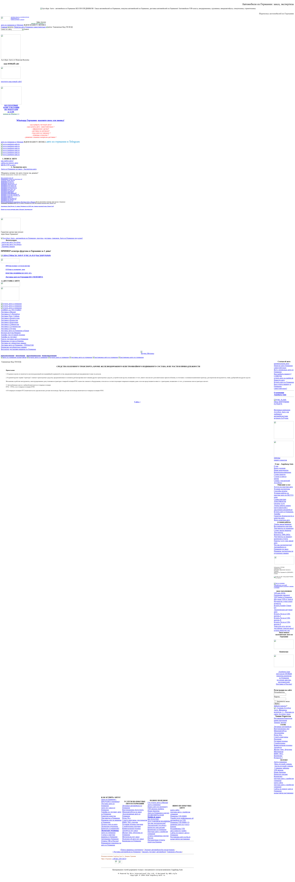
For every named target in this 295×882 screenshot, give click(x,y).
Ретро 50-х (278, 735)
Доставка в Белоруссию (10, 318)
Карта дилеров (279, 468)
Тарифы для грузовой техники (13, 335)
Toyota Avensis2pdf (8, 186)
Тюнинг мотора (280, 722)
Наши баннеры (280, 772)
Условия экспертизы (282, 489)
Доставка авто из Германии (108, 805)
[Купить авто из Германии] (58, 357)
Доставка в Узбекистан (10, 324)
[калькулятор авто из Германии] (14, 357)
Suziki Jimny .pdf (8, 189)
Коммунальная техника (283, 745)
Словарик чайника (281, 768)
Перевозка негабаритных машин (14, 347)
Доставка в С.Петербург (10, 314)
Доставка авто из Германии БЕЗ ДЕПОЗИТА (24, 277)
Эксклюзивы (279, 733)
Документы (278, 532)
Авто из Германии (20, 355)
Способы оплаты (280, 491)
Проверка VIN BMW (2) (179, 822)
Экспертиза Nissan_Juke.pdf (8, 180)
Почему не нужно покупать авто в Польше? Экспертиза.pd (16, 209)
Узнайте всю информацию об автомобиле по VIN (181, 819)
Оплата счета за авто (109, 824)
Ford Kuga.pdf (7, 183)
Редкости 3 (278, 758)
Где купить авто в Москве (158, 803)
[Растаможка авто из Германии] (105, 357)
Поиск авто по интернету (158, 807)
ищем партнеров (280, 720)
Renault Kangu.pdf (9, 184)
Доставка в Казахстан (9, 320)
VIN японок (278, 770)
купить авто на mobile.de (283, 378)
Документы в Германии (110, 818)
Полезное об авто (129, 839)
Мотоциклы (278, 751)
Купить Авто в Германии (7, 355)
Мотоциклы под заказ (130, 837)
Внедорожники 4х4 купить (133, 810)
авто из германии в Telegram (12, 25)
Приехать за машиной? (110, 828)
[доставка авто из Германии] (80, 357)
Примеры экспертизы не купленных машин (283, 552)
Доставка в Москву (8, 312)
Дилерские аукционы (109, 826)
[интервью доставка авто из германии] (284, 438)
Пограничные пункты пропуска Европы (156, 841)
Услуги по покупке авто (283, 487)
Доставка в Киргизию (9, 322)
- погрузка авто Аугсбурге (11, 244)
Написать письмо (281, 774)
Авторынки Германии (110, 839)
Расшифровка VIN (177, 829)
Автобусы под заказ (130, 831)
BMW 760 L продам (130, 822)
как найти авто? (7, 161)
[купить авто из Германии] (10, 300)
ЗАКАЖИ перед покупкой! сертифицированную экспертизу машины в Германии (284, 586)
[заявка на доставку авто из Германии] (10, 286)
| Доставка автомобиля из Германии (127, 852)
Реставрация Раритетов (283, 718)
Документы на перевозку (284, 528)
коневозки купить (281, 539)
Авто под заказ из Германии (108, 809)
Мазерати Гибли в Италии (24, 202)
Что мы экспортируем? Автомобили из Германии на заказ (283, 547)
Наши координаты (281, 470)
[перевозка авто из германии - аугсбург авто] (117, 863)
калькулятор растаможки (283, 793)
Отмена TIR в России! (110, 841)
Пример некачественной (7, 202)
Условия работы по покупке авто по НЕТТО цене (284, 495)
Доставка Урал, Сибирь (10, 316)
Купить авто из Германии (284, 382)
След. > (137, 402)
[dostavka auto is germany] (10, 144)
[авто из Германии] (37, 357)
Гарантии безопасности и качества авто (284, 517)
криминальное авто (281, 364)
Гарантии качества (108, 816)
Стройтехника (279, 743)
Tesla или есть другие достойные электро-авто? (284, 627)
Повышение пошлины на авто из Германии (111, 844)
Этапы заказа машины (282, 524)
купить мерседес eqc (282, 630)
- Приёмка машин (8, 246)
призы (276, 479)
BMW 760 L (278, 754)
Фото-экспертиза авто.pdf (7, 177)
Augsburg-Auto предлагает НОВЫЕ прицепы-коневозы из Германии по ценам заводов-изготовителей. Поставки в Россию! (284, 678)
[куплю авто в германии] (284, 404)
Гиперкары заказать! (282, 595)
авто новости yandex (178, 831)
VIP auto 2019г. (280, 593)
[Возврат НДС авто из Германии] (131, 357)
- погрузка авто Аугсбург (11, 242)
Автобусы (278, 747)
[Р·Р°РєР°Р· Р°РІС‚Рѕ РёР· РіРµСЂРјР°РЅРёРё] (11, 78)
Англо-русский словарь (283, 766)
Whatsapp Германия (26, 120)
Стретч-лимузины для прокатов (134, 820)
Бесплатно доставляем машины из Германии (18, 349)
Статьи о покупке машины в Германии (109, 836)
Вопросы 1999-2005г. (282, 535)
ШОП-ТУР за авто (8, 165)
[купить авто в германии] (26, 255)
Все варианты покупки (283, 526)
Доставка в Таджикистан (11, 326)
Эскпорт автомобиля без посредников (159, 850)
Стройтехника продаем (131, 826)
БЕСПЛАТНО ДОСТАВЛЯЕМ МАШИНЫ (159, 820)
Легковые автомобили (282, 727)
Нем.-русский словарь (283, 764)
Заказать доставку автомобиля (154, 852)
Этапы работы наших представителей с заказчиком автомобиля (283, 508)
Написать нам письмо (156, 827)
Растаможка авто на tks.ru (180, 837)
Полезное (277, 739)
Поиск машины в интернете (132, 850)
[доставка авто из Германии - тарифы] (11, 306)
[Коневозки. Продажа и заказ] (284, 666)
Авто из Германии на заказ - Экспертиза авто (19, 169)
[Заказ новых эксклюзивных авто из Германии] (284, 648)
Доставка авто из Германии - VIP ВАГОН (17, 345)
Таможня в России (174, 852)
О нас (276, 466)
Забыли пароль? (280, 706)
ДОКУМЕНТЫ (280, 501)
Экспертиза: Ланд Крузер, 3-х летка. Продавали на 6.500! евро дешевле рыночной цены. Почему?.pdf (27, 206)
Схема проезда (279, 474)
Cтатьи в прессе (280, 476)
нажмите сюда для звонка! (51, 120)
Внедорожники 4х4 (281, 729)
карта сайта (278, 783)
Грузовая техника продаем (132, 824)
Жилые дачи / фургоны (283, 749)
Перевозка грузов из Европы (12, 341)
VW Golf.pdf (7, 181)
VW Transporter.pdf (9, 188)
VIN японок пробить (156, 809)
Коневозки (278, 756)
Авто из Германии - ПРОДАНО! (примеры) (110, 800)
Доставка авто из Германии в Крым (15, 331)
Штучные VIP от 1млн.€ (283, 599)
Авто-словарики (280, 762)
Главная (4, 27)
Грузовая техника (281, 741)
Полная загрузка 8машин (11, 333)
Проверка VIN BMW (178, 816)
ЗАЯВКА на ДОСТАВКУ (11, 310)
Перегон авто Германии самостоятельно (30, 27)
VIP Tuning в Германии (283, 597)
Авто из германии (108, 833)
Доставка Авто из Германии (49, 355)
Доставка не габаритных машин (13, 343)
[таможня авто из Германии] (284, 564)
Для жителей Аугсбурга (157, 825)
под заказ (140, 839)
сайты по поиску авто (9, 163)
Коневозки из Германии (131, 841)
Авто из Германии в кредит (158, 813)
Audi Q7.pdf (7, 200)
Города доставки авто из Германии (14, 339)
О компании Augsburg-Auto (280, 394)
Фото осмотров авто (282, 520)
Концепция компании (282, 472)
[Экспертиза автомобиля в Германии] (279, 583)
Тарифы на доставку (9, 337)
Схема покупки (280, 499)
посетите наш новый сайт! (11, 81)
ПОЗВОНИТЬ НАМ (156, 815)
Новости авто (279, 380)
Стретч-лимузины (281, 737)
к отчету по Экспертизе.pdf (11, 179)
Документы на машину (283, 537)
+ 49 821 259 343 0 (119, 859)
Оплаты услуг (279, 503)
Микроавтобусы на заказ (132, 812)
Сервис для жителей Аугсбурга (282, 482)
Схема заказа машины (282, 530)
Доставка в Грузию (8, 329)
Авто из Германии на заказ (34, 355)
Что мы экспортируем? (157, 823)
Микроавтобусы (280, 731)
